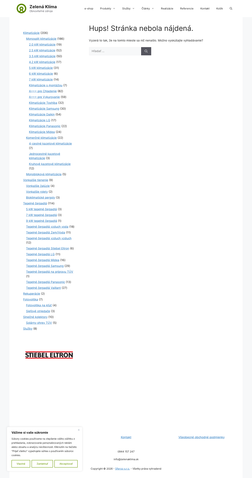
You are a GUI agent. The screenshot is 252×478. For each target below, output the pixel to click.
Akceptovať (66, 463)
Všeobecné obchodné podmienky (201, 437)
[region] (44, 449)
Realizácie (167, 8)
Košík (219, 8)
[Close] (79, 430)
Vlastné (21, 463)
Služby (126, 8)
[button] (231, 8)
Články (146, 8)
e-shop (89, 8)
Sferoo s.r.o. (122, 468)
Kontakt (204, 8)
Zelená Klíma (43, 6)
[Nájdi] (146, 51)
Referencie (187, 8)
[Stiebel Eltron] (49, 361)
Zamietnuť (42, 463)
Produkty (105, 8)
